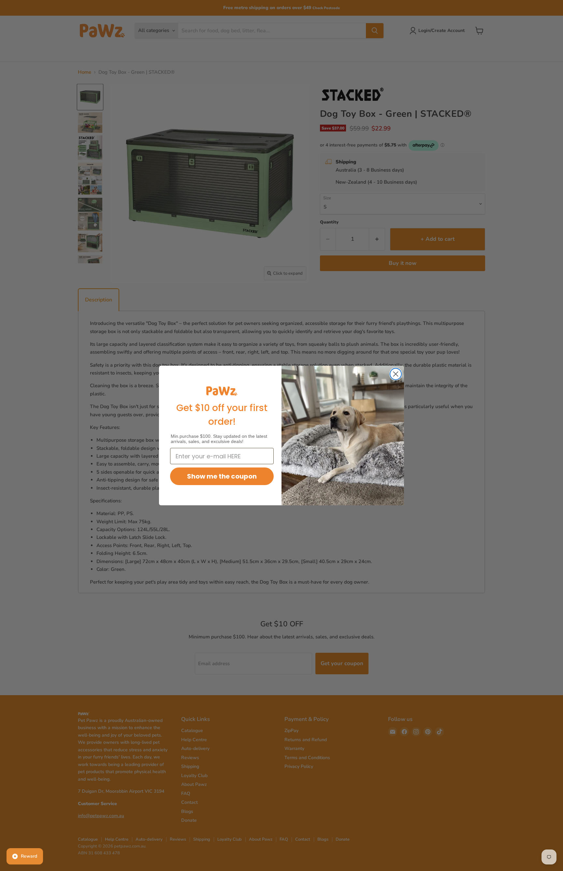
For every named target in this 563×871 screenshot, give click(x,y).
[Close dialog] (395, 374)
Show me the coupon (222, 476)
